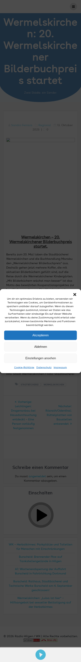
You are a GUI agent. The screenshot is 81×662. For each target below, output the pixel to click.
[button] (75, 294)
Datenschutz (44, 367)
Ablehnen (40, 346)
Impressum (60, 367)
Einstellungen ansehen (40, 358)
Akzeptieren (40, 335)
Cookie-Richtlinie (24, 367)
